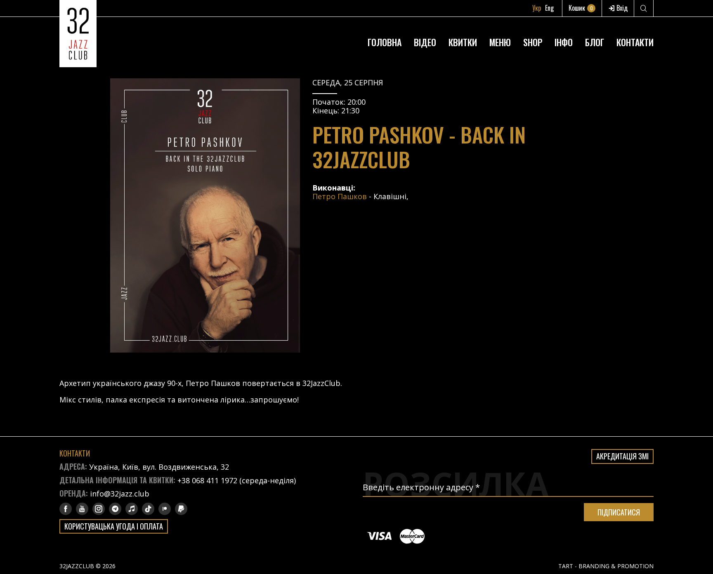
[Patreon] (164, 509)
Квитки (463, 42)
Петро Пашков (339, 196)
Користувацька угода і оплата (113, 526)
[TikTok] (148, 509)
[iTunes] (131, 509)
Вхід (621, 8)
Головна (384, 42)
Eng (549, 8)
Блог (594, 42)
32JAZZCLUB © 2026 (87, 566)
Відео (425, 42)
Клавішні (389, 196)
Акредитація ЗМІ (622, 456)
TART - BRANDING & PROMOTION (606, 566)
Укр (536, 8)
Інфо (564, 42)
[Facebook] (65, 509)
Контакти (635, 42)
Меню (500, 42)
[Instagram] (98, 509)
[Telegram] (115, 509)
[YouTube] (82, 509)
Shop (532, 42)
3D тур (564, 22)
